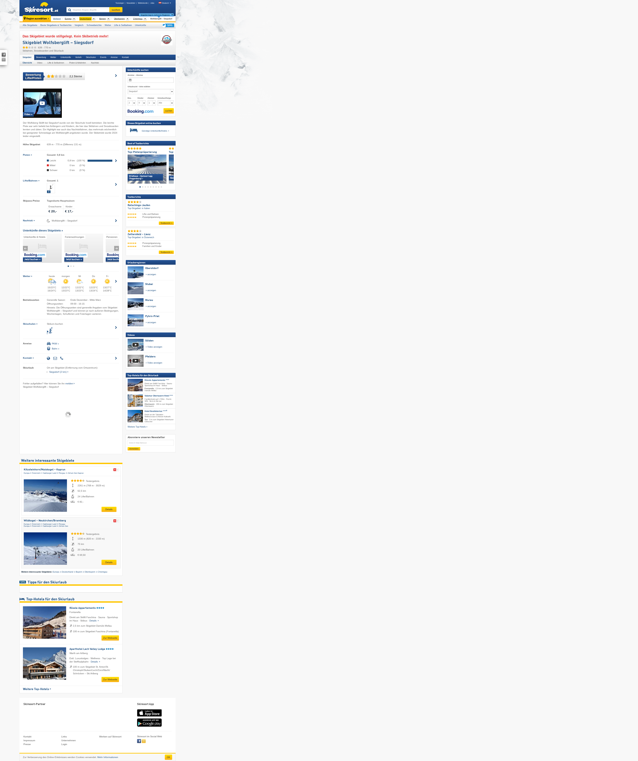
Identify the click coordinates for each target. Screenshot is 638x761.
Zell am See (63, 526)
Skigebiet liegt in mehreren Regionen (155, 15)
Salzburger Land (49, 473)
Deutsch (165, 3)
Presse (27, 744)
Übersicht (27, 63)
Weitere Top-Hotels (36, 689)
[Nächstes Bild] (171, 168)
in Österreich (148, 237)
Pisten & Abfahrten (77, 63)
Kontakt (125, 57)
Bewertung (41, 57)
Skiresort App (145, 704)
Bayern (79, 572)
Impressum (29, 740)
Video (39, 63)
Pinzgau (62, 473)
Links (64, 736)
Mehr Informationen (107, 757)
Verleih (78, 57)
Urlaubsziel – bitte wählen (139, 87)
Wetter (108, 25)
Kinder (140, 98)
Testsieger (119, 3)
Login (64, 744)
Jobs (152, 3)
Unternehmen (68, 740)
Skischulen (91, 57)
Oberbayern (90, 572)
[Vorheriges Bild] (130, 168)
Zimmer (151, 98)
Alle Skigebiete (30, 25)
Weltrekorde (143, 3)
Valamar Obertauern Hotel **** (159, 396)
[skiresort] (41, 8)
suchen (168, 110)
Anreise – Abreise (135, 75)
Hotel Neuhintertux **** (156, 411)
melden (69, 383)
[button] (140, 111)
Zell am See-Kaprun (76, 473)
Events (103, 57)
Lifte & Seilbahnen (123, 25)
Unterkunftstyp (164, 98)
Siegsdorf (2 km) (58, 372)
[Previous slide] (25, 248)
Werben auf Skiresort (110, 736)
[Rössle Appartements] (135, 385)
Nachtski (95, 63)
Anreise (114, 57)
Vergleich (79, 25)
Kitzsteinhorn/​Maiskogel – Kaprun (44, 469)
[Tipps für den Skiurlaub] (168, 25)
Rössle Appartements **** (157, 380)
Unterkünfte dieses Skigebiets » (43, 230)
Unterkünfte (140, 25)
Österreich (36, 473)
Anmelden (134, 449)
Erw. (129, 98)
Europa (27, 473)
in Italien (146, 208)
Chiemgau (102, 572)
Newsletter (131, 3)
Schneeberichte (94, 25)
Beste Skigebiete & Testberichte (55, 25)
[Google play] (149, 726)
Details (108, 509)
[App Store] (149, 716)
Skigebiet (27, 57)
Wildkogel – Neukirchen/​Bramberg (45, 520)
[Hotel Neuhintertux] (135, 416)
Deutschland (67, 572)
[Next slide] (116, 248)
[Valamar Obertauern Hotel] (135, 400)
